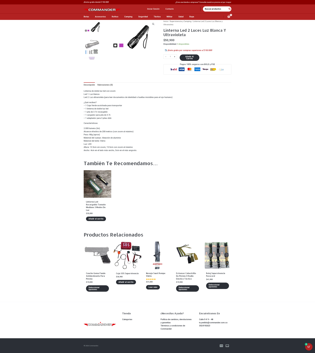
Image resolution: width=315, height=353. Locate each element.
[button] (153, 24)
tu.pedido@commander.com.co (213, 322)
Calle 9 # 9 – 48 (206, 319)
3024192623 (204, 325)
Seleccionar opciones (94, 288)
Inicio (165, 21)
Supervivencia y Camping (180, 21)
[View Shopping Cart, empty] (228, 16)
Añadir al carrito (189, 57)
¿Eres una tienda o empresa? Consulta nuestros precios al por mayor (203, 2)
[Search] (229, 9)
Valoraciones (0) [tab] (105, 85)
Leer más (153, 287)
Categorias (127, 319)
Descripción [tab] (89, 85)
